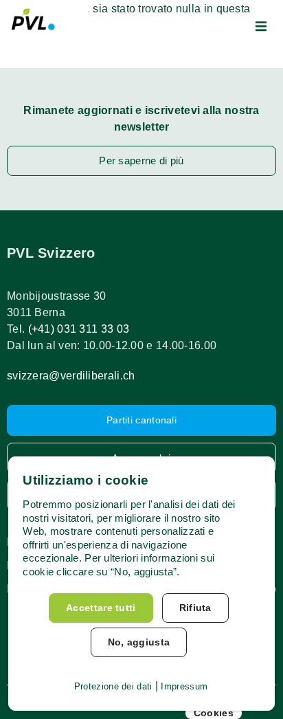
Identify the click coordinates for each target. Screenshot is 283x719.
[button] (261, 26)
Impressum (184, 686)
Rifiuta (195, 607)
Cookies (214, 712)
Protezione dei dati (113, 686)
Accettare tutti (101, 607)
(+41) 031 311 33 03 (79, 329)
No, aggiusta (139, 642)
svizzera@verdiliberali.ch (71, 375)
